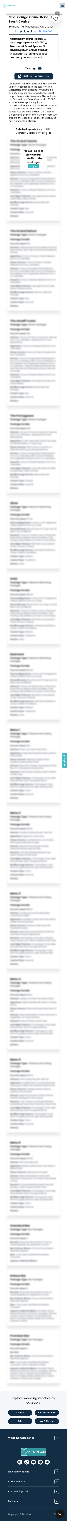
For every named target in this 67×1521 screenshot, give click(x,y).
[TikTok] (26, 1462)
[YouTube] (33, 1462)
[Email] (47, 1462)
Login (33, 166)
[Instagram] (19, 1462)
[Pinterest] (40, 1462)
